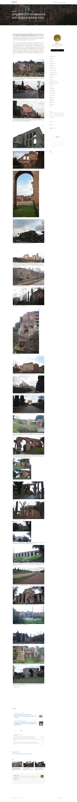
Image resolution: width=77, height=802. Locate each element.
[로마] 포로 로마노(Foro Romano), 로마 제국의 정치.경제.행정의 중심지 (23, 737)
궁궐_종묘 (52, 61)
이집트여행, (51, 117)
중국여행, (60, 114)
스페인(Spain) (52, 90)
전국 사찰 (52, 77)
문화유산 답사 (14, 2)
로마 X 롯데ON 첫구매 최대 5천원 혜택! (22, 714)
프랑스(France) (52, 93)
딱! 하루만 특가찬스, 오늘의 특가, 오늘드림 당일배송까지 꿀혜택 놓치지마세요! (25, 724)
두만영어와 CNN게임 (61, 791)
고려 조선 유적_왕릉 (53, 74)
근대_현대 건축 (53, 68)
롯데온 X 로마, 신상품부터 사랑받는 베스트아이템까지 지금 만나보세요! (25, 716)
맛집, (55, 116)
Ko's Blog (60, 792)
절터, (60, 116)
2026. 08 (57, 136)
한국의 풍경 (52, 84)
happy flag (60, 796)
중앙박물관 (52, 100)
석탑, (53, 117)
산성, (50, 114)
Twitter (55, 128)
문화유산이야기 (52, 58)
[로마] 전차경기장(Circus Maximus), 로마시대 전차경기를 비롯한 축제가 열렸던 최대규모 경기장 (26, 744)
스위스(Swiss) (52, 95)
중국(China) (52, 97)
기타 (51, 106)
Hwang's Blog (61, 787)
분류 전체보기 (53, 56)
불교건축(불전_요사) (53, 81)
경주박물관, (62, 116)
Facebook (51, 128)
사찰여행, (57, 114)
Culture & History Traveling (61, 785)
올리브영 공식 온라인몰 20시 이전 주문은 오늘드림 (25, 722)
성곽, (53, 116)
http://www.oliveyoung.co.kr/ (19, 720)
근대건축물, (54, 114)
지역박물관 (52, 102)
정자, (52, 116)
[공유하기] (16, 730)
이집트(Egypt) (52, 88)
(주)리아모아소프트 (61, 789)
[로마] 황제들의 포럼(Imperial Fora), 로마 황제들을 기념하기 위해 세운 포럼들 (24, 736)
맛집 (51, 86)
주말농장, (57, 116)
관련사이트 (60, 797)
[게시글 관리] (17, 730)
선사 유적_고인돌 (53, 70)
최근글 (50, 121)
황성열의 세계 (60, 794)
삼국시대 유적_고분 (53, 72)
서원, (62, 114)
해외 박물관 (52, 104)
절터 (51, 79)
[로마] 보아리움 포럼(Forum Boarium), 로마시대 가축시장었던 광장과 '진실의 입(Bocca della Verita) (26, 739)
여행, (50, 116)
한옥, (52, 114)
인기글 (53, 121)
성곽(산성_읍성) (53, 63)
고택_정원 (52, 65)
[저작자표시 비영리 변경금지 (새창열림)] (24, 730)
